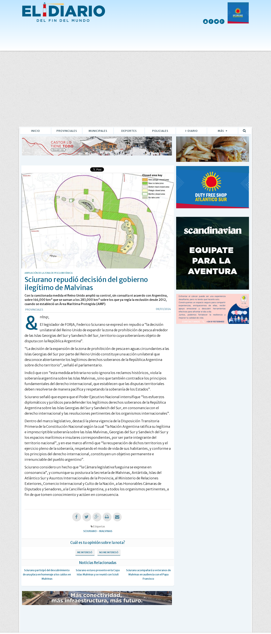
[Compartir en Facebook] (76, 517)
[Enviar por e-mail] (117, 517)
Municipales (97, 130)
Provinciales (67, 130)
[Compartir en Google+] (97, 517)
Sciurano (90, 531)
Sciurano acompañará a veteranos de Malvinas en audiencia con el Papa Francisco (148, 574)
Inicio (35, 130)
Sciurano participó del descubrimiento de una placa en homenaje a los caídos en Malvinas (47, 574)
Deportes (129, 130)
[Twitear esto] (86, 517)
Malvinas (105, 531)
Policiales (160, 130)
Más (221, 130)
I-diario (191, 130)
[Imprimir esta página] (107, 517)
